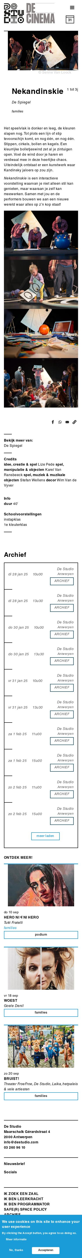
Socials (10, 1172)
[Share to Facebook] (53, 422)
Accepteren (45, 1250)
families (18, 111)
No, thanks (16, 1250)
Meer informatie (16, 1239)
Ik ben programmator (27, 1204)
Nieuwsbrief (14, 1164)
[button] (74, 422)
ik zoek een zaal (21, 1194)
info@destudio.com (21, 1142)
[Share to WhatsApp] (60, 422)
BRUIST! (11, 1079)
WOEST (10, 1001)
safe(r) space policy (25, 1210)
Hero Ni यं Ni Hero (21, 918)
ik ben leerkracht (23, 1199)
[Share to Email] (67, 422)
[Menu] (69, 8)
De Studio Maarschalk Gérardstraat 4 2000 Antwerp (27, 1132)
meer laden (45, 836)
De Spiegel (13, 446)
